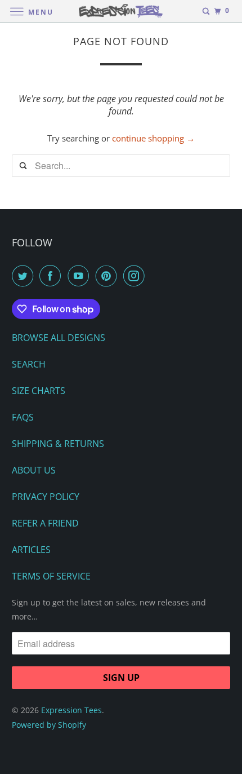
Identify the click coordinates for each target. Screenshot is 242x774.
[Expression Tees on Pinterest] (109, 275)
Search (29, 364)
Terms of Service (51, 576)
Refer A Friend (45, 523)
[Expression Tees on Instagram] (136, 275)
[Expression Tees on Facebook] (52, 275)
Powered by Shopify (49, 724)
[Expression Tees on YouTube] (80, 275)
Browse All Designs (58, 337)
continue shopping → (153, 138)
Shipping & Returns (58, 443)
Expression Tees (71, 710)
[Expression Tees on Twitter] (25, 275)
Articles (31, 549)
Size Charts (38, 390)
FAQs (23, 417)
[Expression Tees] (121, 11)
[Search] (206, 11)
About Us (34, 470)
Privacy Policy (45, 496)
